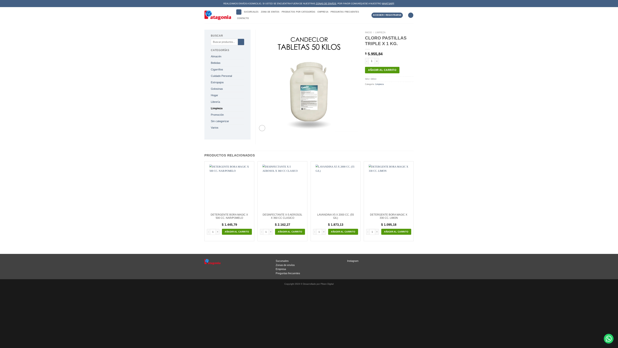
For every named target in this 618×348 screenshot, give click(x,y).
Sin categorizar (220, 121)
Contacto (243, 18)
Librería (215, 101)
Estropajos (217, 82)
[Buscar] (238, 12)
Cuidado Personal (221, 75)
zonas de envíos (326, 3)
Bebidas (215, 62)
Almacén (216, 56)
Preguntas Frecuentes (345, 12)
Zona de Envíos (270, 12)
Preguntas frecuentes (288, 273)
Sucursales (251, 12)
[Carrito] (410, 15)
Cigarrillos (217, 69)
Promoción (217, 114)
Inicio (368, 32)
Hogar (214, 95)
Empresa (323, 12)
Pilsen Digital (327, 284)
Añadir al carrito (382, 70)
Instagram (352, 261)
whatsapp (388, 3)
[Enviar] (241, 42)
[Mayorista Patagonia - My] (212, 261)
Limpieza (380, 32)
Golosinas (217, 88)
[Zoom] (262, 128)
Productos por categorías (298, 12)
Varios (214, 127)
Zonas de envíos (285, 265)
